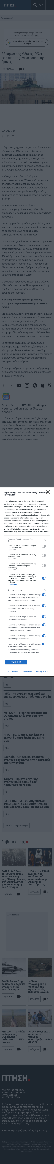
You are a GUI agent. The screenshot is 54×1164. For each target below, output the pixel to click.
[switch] (44, 546)
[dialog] (27, 582)
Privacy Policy (42, 671)
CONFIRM (16, 662)
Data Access (27, 671)
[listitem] (27, 540)
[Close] (48, 492)
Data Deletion (12, 671)
